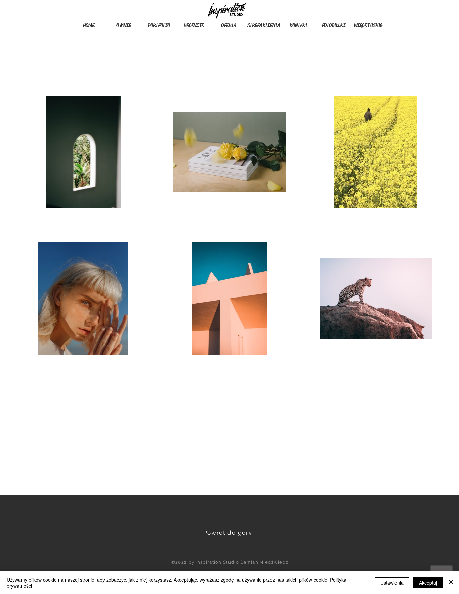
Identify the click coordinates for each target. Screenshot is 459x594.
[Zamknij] (451, 583)
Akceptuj (428, 582)
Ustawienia (392, 582)
